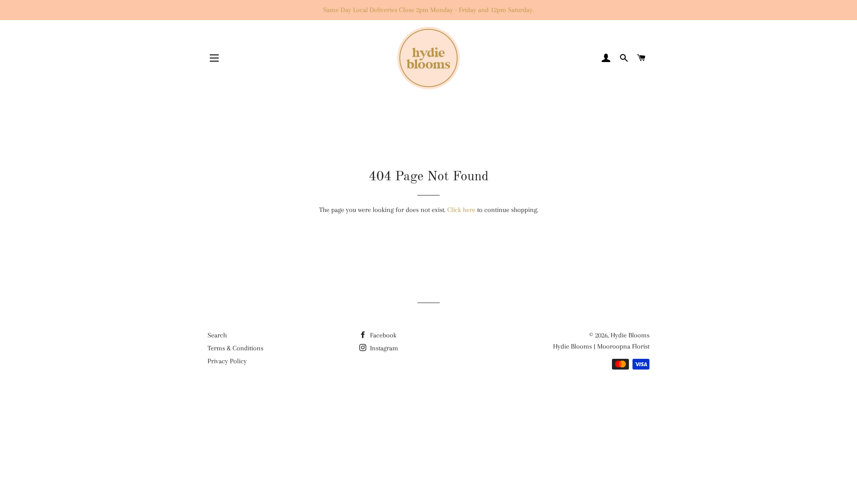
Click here (461, 210)
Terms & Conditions (235, 348)
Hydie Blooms (630, 335)
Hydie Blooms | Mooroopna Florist (601, 346)
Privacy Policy (227, 361)
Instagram (383, 348)
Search (217, 335)
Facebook (382, 335)
